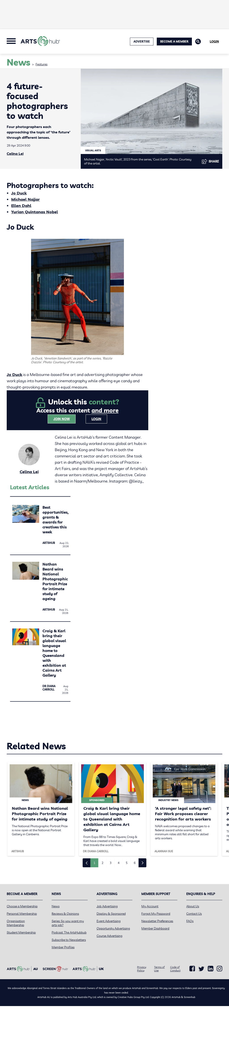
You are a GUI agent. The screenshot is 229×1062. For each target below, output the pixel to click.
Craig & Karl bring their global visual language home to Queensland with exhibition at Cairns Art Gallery (54, 652)
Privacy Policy (141, 968)
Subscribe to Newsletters (69, 940)
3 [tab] (110, 863)
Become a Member (174, 41)
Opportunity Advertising (113, 928)
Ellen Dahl (21, 205)
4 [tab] (118, 863)
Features (41, 64)
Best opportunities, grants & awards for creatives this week (55, 519)
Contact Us (194, 914)
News (55, 906)
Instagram (219, 969)
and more (105, 410)
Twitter (201, 968)
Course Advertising (109, 936)
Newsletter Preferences (157, 921)
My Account (149, 906)
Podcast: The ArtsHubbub (69, 932)
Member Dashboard (155, 928)
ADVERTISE (142, 41)
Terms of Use (159, 968)
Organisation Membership (16, 923)
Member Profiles (63, 947)
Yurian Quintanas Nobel (34, 211)
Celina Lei (15, 153)
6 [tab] (135, 863)
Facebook (192, 969)
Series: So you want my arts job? (68, 923)
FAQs (189, 921)
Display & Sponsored (111, 914)
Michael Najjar (25, 199)
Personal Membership (22, 914)
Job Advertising (107, 906)
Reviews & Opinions (65, 914)
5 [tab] (126, 863)
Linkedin (210, 969)
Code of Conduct (175, 968)
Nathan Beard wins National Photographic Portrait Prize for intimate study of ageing (55, 581)
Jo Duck (19, 193)
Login (214, 41)
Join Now (61, 419)
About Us (192, 906)
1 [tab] (94, 863)
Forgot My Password (155, 914)
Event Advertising (109, 921)
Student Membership (21, 932)
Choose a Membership (22, 906)
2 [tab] (102, 863)
